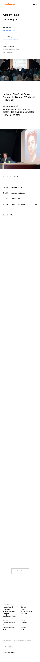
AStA (4, 629)
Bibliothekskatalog (9, 627)
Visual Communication (10, 40)
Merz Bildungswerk (26, 640)
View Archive (20, 571)
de (5, 646)
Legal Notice (6, 652)
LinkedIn (23, 627)
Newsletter (24, 614)
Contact (23, 607)
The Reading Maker (9, 30)
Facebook (24, 623)
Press (22, 609)
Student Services (26, 611)
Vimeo (23, 629)
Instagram (24, 625)
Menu (35, 4)
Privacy (13, 652)
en (10, 646)
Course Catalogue (9, 623)
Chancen (6, 625)
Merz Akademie (9, 4)
